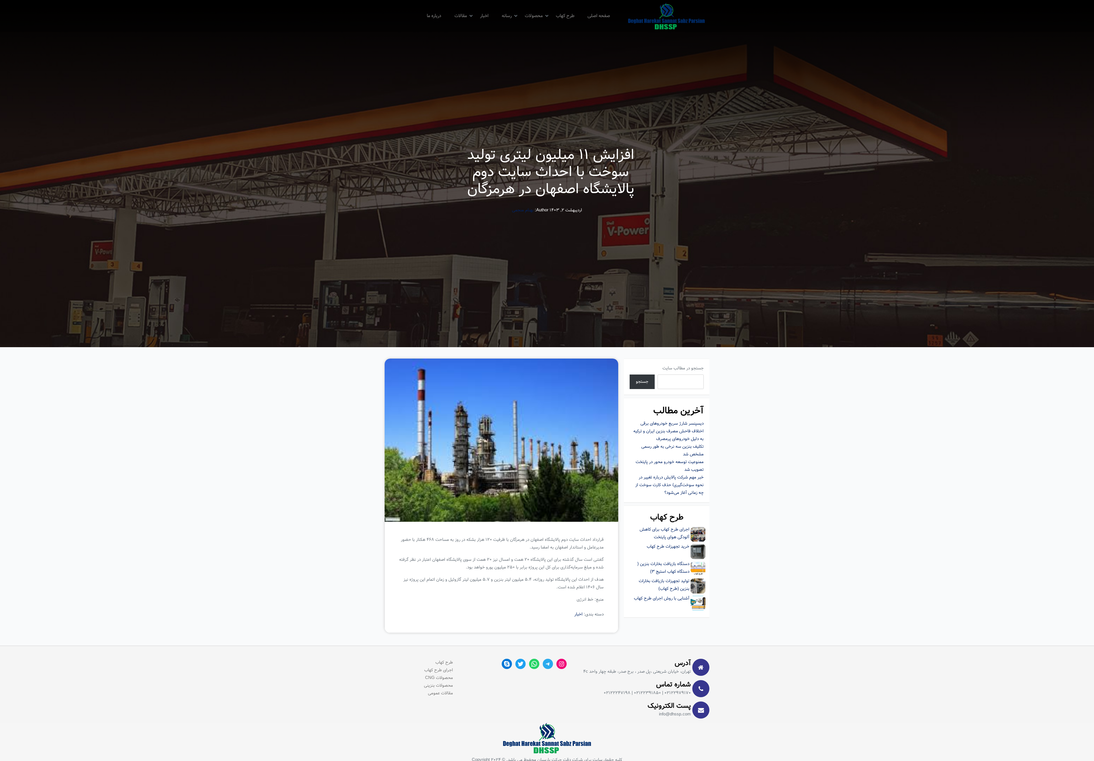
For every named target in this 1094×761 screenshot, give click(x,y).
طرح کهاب (565, 15)
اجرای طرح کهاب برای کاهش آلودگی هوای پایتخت (664, 533)
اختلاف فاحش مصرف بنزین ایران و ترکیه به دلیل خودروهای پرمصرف (668, 435)
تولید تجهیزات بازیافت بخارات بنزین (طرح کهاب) (664, 585)
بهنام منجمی (523, 210)
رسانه (507, 15)
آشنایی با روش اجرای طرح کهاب (661, 598)
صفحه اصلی (598, 15)
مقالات (460, 15)
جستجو (642, 381)
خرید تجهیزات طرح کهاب (668, 546)
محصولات (534, 15)
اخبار (484, 15)
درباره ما (434, 15)
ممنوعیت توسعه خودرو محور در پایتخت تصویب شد (670, 466)
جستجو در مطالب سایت (683, 368)
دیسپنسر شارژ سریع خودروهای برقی (672, 423)
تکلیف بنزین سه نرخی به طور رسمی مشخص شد (672, 450)
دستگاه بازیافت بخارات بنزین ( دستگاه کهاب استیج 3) (663, 567)
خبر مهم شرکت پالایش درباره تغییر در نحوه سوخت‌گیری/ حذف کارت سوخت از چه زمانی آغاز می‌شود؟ (669, 485)
